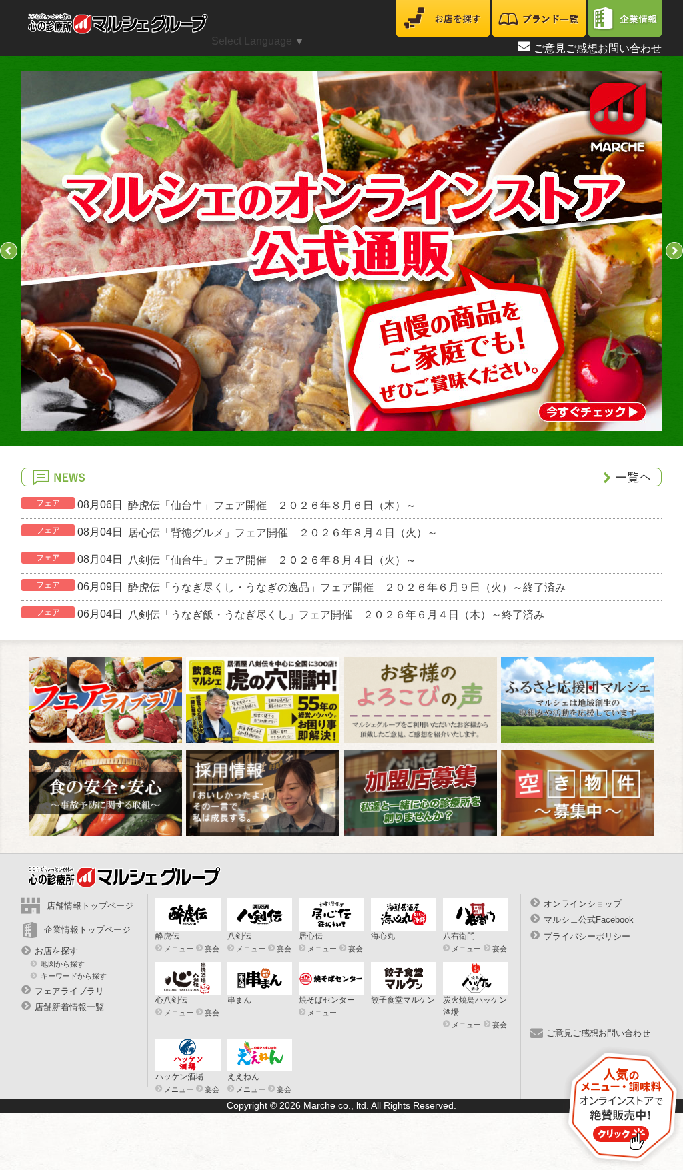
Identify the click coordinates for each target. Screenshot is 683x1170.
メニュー (178, 949)
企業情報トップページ (87, 930)
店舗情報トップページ (90, 906)
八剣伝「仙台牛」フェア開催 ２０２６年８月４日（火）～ (272, 559)
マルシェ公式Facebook (589, 920)
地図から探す (63, 964)
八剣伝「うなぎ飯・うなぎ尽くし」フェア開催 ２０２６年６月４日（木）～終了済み (336, 614)
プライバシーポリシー (587, 936)
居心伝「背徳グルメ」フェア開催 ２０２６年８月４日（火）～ (283, 532)
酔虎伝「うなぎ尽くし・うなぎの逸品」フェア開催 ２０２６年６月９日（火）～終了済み (347, 586)
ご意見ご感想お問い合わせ (598, 48)
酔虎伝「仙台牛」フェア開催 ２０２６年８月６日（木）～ (272, 504)
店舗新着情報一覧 (69, 1007)
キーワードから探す (74, 975)
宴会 (212, 949)
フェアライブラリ (69, 991)
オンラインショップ (583, 904)
